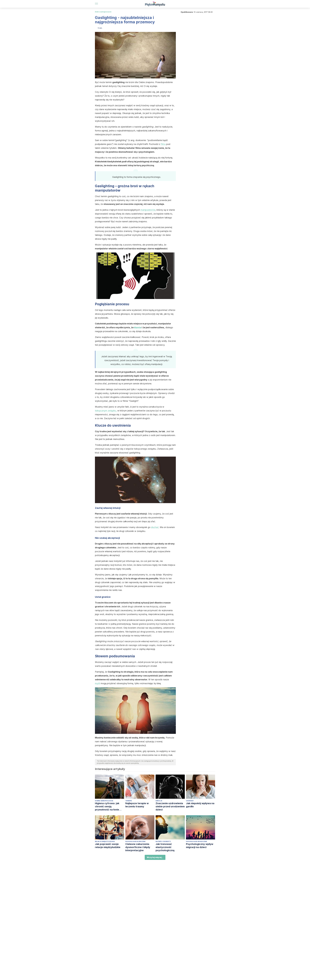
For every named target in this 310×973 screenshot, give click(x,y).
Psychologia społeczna (196, 841)
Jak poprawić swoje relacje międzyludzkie (107, 846)
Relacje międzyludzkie (105, 841)
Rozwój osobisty (163, 841)
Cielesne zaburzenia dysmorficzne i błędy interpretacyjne (137, 847)
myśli (97, 683)
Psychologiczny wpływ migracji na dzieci (199, 846)
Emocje (159, 801)
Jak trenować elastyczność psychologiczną (165, 847)
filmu (163, 144)
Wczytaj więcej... (155, 857)
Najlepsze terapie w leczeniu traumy (137, 805)
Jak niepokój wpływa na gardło (200, 805)
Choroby (190, 801)
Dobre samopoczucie (103, 12)
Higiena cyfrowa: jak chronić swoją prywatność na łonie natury (107, 806)
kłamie (137, 327)
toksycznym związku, (106, 410)
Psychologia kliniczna (135, 841)
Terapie (128, 801)
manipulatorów (148, 210)
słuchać (155, 527)
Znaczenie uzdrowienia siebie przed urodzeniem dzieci (170, 806)
